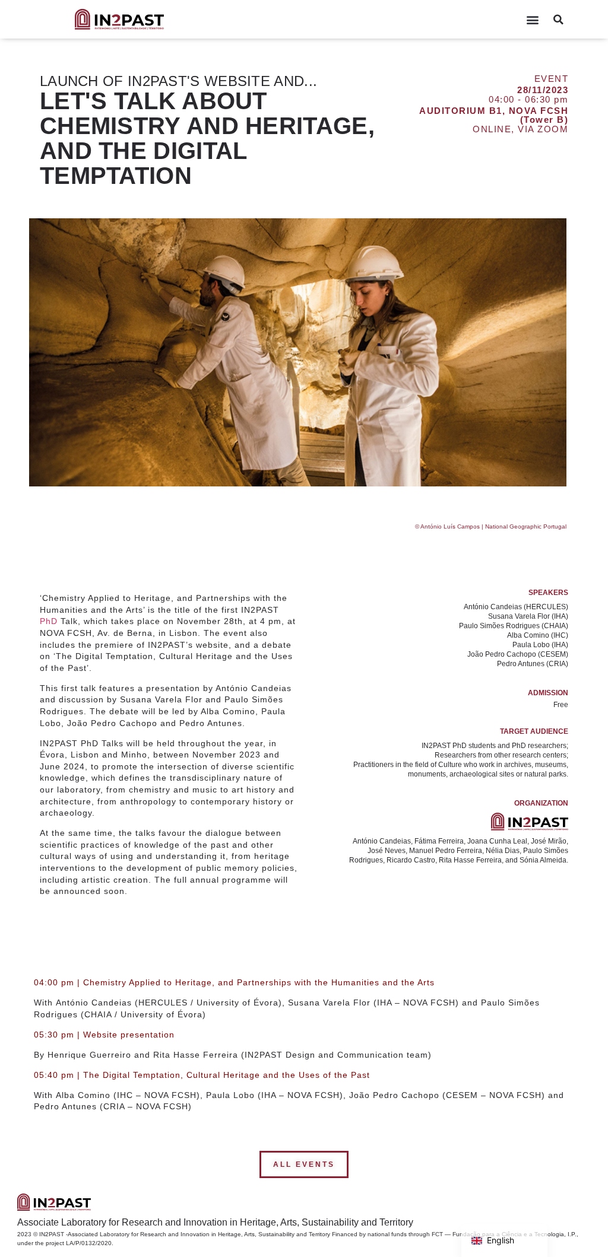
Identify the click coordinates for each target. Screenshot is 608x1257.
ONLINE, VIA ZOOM (520, 129)
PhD (49, 621)
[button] (532, 19)
